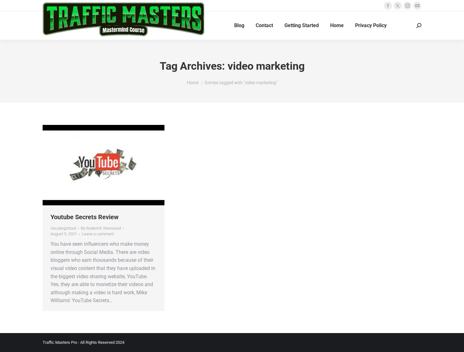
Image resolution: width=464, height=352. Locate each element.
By (101, 228)
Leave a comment (98, 234)
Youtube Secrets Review (85, 217)
